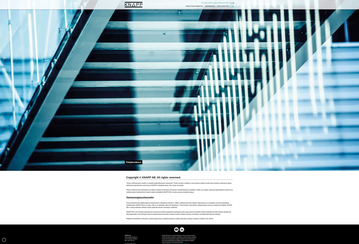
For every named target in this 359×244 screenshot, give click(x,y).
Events (215, 3)
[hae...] (232, 6)
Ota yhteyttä (223, 6)
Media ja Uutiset (224, 3)
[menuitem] (206, 3)
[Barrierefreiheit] (230, 3)
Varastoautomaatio (194, 6)
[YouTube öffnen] (176, 229)
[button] (4, 240)
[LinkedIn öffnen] (182, 229)
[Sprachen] (233, 3)
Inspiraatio (210, 6)
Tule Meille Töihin (206, 3)
